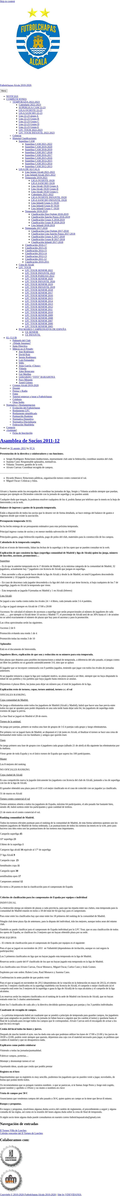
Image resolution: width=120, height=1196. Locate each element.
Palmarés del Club (21, 340)
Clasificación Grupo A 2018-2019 (48, 219)
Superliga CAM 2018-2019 (38, 149)
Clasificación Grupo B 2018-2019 (48, 222)
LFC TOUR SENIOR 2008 (39, 318)
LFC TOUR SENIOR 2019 (39, 284)
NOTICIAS (12, 96)
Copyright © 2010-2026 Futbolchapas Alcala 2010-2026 (28, 1194)
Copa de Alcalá (26, 264)
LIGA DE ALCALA (29, 169)
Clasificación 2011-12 (36, 259)
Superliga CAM (27, 141)
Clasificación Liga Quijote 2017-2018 (50, 231)
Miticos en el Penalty (22, 349)
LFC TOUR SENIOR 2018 (39, 290)
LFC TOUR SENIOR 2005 (39, 326)
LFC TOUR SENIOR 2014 (39, 301)
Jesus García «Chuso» (30, 365)
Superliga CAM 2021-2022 (38, 144)
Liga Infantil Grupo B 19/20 (45, 205)
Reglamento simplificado (24, 413)
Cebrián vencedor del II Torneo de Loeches (21, 1133)
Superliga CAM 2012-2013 (38, 166)
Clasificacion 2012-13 (36, 256)
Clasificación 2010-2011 (37, 262)
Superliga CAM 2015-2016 (38, 158)
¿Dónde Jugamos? (21, 343)
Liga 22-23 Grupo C (29, 121)
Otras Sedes (18, 402)
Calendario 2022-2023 (30, 104)
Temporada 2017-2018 (36, 228)
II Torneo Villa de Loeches (13, 1130)
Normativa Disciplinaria (24, 421)
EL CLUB (11, 337)
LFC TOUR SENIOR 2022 (39, 270)
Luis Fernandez (26, 360)
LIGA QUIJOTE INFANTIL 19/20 (49, 197)
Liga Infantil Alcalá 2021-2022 (40, 175)
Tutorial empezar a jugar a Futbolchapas (32, 396)
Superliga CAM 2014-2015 (38, 160)
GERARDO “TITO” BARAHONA (37, 377)
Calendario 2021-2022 (42, 194)
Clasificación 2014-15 (36, 250)
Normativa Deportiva (22, 419)
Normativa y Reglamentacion (20, 405)
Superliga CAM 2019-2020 (38, 146)
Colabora (17, 399)
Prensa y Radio (20, 391)
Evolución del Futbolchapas (26, 407)
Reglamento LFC (21, 410)
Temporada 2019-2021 (36, 177)
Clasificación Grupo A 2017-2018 (48, 236)
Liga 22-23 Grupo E (29, 127)
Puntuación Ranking (22, 416)
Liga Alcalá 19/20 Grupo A (44, 186)
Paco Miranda (25, 379)
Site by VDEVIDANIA (69, 1194)
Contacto (10, 427)
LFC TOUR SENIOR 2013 (39, 304)
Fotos (15, 393)
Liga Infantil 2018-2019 (43, 225)
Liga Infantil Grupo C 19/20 (45, 208)
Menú (3, 91)
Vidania (22, 368)
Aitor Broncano (26, 371)
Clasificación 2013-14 (36, 253)
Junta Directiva (19, 346)
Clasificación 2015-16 (36, 247)
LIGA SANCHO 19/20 (43, 183)
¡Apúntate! (11, 430)
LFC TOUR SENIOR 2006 (39, 323)
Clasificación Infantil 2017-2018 (47, 242)
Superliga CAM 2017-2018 (38, 152)
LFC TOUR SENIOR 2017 (39, 292)
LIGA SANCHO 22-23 (30, 113)
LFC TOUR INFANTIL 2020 (40, 281)
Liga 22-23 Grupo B (29, 118)
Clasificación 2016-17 (36, 245)
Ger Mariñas (25, 374)
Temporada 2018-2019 (36, 211)
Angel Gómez (26, 382)
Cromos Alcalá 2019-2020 (25, 385)
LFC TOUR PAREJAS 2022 (39, 276)
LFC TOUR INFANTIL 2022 (40, 273)
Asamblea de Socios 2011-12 (30, 440)
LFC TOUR (25, 267)
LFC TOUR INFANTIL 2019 (40, 287)
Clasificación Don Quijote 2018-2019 (49, 214)
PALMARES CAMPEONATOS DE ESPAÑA (42, 329)
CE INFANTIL (32, 334)
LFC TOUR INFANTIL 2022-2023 (37, 132)
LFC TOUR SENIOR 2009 (39, 315)
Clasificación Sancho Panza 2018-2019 (50, 217)
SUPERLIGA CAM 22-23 (32, 107)
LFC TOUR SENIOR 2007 (39, 320)
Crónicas (16, 135)
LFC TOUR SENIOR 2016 (39, 295)
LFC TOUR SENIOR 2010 (39, 312)
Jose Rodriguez (26, 351)
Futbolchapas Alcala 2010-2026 (15, 85)
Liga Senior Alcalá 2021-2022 (40, 172)
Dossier (16, 388)
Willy (21, 363)
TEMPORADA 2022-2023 (26, 102)
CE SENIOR (31, 332)
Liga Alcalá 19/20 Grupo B (44, 189)
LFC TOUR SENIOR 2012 (39, 306)
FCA (32, 448)
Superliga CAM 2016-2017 (38, 155)
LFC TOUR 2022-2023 (30, 130)
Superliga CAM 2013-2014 (38, 163)
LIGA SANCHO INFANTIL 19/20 (49, 200)
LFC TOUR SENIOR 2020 (39, 278)
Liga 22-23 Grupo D (29, 124)
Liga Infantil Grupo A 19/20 (45, 203)
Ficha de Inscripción (22, 433)
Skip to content (7, 1)
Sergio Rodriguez (27, 357)
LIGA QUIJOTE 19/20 (43, 180)
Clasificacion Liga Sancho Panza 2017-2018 (53, 233)
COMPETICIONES (16, 99)
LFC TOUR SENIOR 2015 (39, 298)
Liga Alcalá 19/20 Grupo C (44, 191)
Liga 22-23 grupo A (28, 116)
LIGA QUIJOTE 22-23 (30, 110)
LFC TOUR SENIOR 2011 (39, 309)
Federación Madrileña (23, 424)
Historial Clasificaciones (24, 138)
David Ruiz (24, 354)
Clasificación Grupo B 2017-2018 (48, 239)
